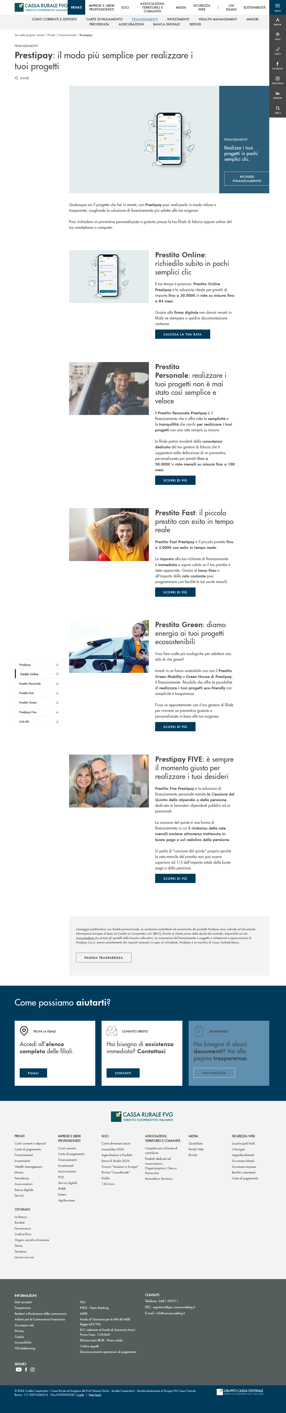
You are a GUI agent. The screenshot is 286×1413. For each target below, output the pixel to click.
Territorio (20, 1251)
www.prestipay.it (86, 938)
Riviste (193, 1155)
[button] (277, 7)
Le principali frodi (243, 1143)
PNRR (62, 1188)
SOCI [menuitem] (125, 7)
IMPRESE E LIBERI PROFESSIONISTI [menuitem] (101, 7)
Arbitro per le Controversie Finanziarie (44, 1319)
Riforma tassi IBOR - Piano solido (109, 1340)
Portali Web (196, 1149)
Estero (62, 1194)
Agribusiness (66, 1200)
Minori (19, 1172)
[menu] (168, 7)
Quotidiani (196, 1143)
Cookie (35, 1336)
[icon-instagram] (32, 1369)
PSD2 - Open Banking (109, 1307)
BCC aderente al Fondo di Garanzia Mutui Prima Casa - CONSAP (109, 1332)
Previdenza (22, 1178)
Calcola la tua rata (183, 334)
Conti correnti (67, 1148)
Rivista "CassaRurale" (116, 1172)
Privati (51, 35)
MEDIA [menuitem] (181, 7)
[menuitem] (54, 19)
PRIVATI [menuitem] (76, 7)
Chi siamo (22, 1209)
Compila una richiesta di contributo (161, 1150)
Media (193, 1136)
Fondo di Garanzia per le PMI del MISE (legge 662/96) (106, 1321)
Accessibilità (39, 1342)
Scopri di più (175, 480)
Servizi (19, 1195)
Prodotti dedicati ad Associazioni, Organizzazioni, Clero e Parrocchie (160, 1165)
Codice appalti (105, 1346)
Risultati (20, 1222)
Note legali (95, 1395)
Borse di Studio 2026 (116, 1160)
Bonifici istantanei (243, 1172)
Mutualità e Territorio (159, 1178)
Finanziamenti (67, 35)
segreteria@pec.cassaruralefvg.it (174, 1307)
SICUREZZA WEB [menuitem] (202, 7)
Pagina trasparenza (104, 957)
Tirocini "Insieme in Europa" (120, 1166)
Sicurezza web (243, 1136)
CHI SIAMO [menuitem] (231, 7)
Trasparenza (38, 1307)
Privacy (35, 1330)
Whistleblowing (41, 1348)
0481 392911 (168, 1301)
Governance (23, 1228)
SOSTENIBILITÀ (254, 7)
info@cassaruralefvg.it (170, 1313)
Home (40, 35)
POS (61, 1177)
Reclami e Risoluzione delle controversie (44, 1313)
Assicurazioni (24, 1183)
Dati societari (39, 1302)
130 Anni (108, 1183)
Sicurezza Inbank (243, 1160)
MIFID (99, 1313)
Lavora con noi (24, 1257)
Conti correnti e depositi (30, 1143)
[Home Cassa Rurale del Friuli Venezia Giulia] (41, 7)
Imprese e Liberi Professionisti (69, 1138)
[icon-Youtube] (19, 1369)
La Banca (21, 1216)
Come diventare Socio (116, 1143)
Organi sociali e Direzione (32, 1240)
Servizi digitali (67, 1182)
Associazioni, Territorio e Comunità (162, 1138)
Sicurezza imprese (244, 1166)
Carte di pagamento (28, 1149)
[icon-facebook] (26, 1369)
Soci (105, 1136)
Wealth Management (28, 1166)
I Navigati (238, 1149)
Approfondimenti (243, 1155)
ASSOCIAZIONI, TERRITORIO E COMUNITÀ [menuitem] (152, 7)
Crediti (80, 1395)
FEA (98, 1302)
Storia (18, 1245)
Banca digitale (24, 1189)
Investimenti (22, 1160)
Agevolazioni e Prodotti (117, 1155)
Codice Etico (23, 1234)
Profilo (106, 1178)
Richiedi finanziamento (251, 178)
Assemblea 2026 (113, 1149)
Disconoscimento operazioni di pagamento (109, 1351)
